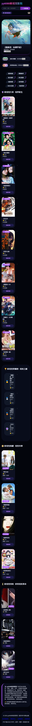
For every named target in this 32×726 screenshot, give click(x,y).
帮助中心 (13, 719)
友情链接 (20, 719)
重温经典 (8, 478)
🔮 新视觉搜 (25, 8)
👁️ (28, 12)
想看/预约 (8, 126)
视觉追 (23, 59)
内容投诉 (27, 719)
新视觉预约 (25, 65)
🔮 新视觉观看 (7, 51)
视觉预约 (8, 614)
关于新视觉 (5, 719)
